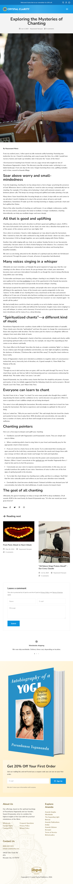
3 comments (45, 576)
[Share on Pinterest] (19, 507)
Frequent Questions (27, 823)
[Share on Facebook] (10, 507)
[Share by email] (24, 507)
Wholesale (6, 823)
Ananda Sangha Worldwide (50, 813)
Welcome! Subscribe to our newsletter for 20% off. (36, 2)
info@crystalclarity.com (11, 849)
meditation (26, 281)
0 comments (50, 28)
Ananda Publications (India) (52, 823)
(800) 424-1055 (8, 846)
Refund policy (50, 835)
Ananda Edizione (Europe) (51, 828)
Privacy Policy (45, 592)
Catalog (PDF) (8, 828)
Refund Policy (24, 828)
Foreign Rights (8, 826)
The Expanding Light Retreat (52, 818)
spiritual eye (40, 460)
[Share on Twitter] (14, 507)
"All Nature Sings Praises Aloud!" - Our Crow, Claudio (53, 567)
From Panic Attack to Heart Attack (17, 545)
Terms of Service (57, 592)
